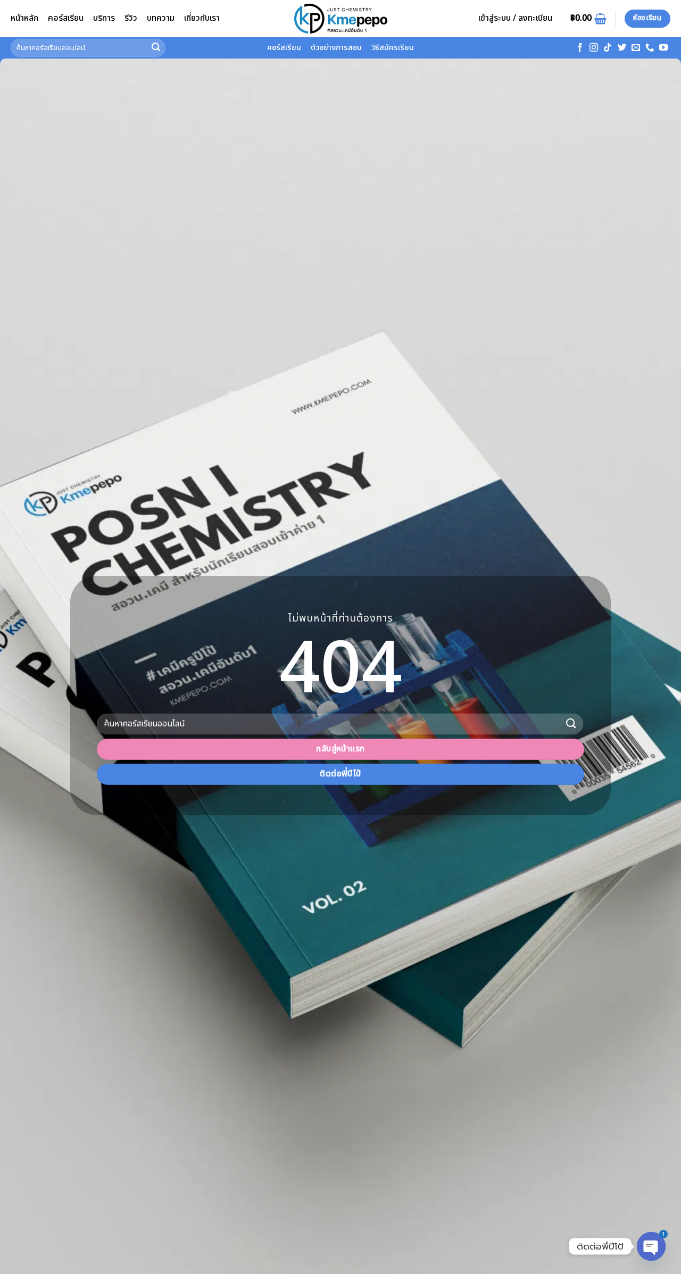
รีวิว (130, 18)
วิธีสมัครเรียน (392, 47)
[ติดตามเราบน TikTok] (607, 48)
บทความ (161, 18)
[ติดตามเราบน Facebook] (580, 48)
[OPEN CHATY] (651, 1243)
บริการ (104, 18)
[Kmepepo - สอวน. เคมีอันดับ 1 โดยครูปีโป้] (340, 18)
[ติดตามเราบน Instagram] (593, 48)
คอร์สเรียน (66, 18)
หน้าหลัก (24, 18)
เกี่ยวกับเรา (202, 18)
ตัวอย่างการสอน (336, 47)
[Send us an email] (636, 48)
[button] (515, 18)
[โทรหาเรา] (649, 48)
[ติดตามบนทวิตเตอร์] (622, 48)
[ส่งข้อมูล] (156, 48)
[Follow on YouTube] (663, 48)
